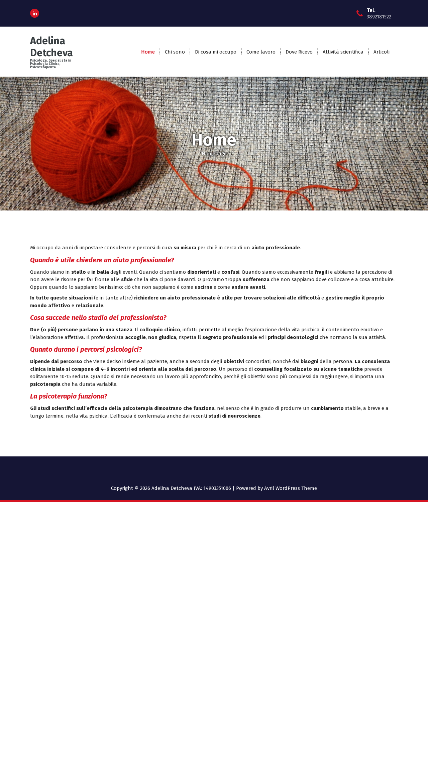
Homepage (214, 154)
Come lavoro (261, 52)
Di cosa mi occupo (215, 52)
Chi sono (175, 52)
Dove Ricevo (299, 52)
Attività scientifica (343, 52)
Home (148, 52)
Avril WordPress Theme (290, 488)
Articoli (381, 52)
